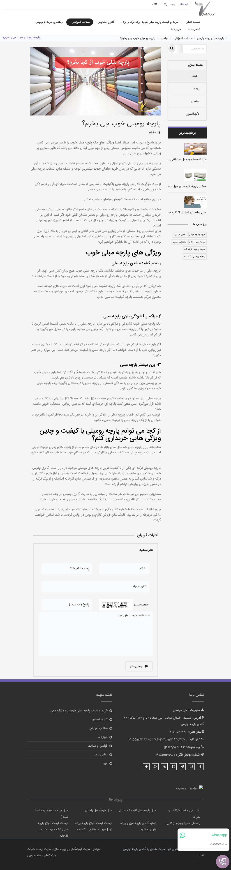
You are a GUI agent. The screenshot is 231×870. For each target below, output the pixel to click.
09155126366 (138, 739)
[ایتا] (164, 766)
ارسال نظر (136, 666)
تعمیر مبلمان (180, 235)
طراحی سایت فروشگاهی (84, 849)
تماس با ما (194, 29)
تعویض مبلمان (179, 242)
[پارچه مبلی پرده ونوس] (205, 9)
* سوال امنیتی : (142, 605)
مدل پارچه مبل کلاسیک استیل (137, 810)
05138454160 (176, 739)
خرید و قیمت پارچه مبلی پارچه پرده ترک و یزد (150, 22)
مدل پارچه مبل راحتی (98, 810)
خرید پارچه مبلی (197, 235)
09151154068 (218, 844)
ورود (105, 763)
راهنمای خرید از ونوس (49, 22)
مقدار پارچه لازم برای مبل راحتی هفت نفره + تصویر (172, 186)
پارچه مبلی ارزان (197, 242)
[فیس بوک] (200, 766)
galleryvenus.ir (174, 747)
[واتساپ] (155, 766)
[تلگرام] (182, 766)
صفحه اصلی (193, 22)
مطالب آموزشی (81, 22)
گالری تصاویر (106, 22)
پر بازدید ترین (187, 133)
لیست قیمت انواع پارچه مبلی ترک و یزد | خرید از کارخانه (52, 830)
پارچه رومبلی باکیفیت (194, 256)
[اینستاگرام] (191, 766)
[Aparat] (173, 766)
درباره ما (176, 29)
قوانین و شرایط (98, 746)
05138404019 (157, 739)
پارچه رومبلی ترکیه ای (194, 249)
